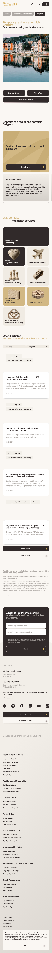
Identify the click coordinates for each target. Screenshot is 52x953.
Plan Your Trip (7, 907)
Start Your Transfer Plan (11, 841)
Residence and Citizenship (14, 781)
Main (7, 14)
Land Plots (6, 768)
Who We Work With (9, 884)
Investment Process (9, 801)
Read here (25, 167)
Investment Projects (9, 759)
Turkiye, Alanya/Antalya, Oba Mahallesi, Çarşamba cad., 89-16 (25, 693)
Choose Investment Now (11, 808)
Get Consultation (26, 100)
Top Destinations (8, 900)
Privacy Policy (7, 917)
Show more (6, 595)
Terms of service (8, 920)
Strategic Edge (8, 818)
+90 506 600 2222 (11, 682)
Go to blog (25, 555)
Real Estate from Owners (11, 772)
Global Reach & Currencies (12, 838)
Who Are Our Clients (10, 834)
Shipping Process (9, 851)
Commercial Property (10, 765)
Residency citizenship (23, 14)
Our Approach (7, 887)
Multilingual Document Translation (18, 863)
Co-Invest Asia (9, 797)
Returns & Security (9, 805)
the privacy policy (16, 642)
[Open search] (32, 4)
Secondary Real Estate (10, 762)
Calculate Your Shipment (11, 857)
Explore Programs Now (10, 791)
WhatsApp (38, 93)
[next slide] (37, 205)
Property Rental (8, 775)
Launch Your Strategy (10, 824)
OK (25, 945)
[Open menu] (45, 4)
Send (25, 649)
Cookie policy (7, 927)
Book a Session (8, 890)
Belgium (40, 14)
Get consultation (25, 714)
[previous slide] (14, 205)
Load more (25, 548)
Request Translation (10, 874)
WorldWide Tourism (11, 896)
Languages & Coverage (10, 871)
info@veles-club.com (12, 671)
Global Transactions (11, 830)
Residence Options (9, 785)
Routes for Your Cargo (10, 854)
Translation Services (9, 867)
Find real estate (25, 721)
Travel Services (8, 904)
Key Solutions (7, 821)
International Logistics (12, 847)
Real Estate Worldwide (13, 755)
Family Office (8, 814)
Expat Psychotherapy (12, 880)
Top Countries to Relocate (12, 788)
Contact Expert (14, 93)
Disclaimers (7, 923)
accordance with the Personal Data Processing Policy (23, 939)
